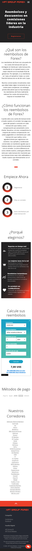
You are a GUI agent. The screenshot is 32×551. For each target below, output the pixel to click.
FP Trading (15, 439)
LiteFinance (15, 462)
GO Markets (15, 453)
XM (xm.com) (15, 493)
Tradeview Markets (15, 486)
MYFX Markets (15, 464)
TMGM (15, 480)
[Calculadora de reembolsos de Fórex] (29, 320)
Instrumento (9, 322)
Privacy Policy (9, 543)
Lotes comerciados (12, 343)
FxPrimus (15, 445)
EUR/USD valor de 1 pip (12, 351)
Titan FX (15, 478)
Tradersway (15, 484)
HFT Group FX (9, 529)
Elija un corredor (20, 200)
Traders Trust (15, 482)
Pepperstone (15, 470)
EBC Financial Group (15, 431)
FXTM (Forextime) (15, 449)
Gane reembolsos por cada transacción (21, 213)
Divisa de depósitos (11, 329)
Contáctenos (9, 519)
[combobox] (21, 339)
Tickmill (15, 476)
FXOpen (15, 443)
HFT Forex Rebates (11, 531)
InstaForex (15, 460)
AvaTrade (15, 424)
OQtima (15, 466)
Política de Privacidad (16, 547)
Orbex (15, 468)
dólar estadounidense (14, 332)
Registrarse (16, 36)
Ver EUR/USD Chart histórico (16, 372)
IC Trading (15, 458)
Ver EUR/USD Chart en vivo (16, 371)
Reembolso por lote (11, 336)
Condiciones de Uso (23, 546)
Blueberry (15, 429)
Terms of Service (19, 543)
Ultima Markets (15, 487)
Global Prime (15, 451)
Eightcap (15, 433)
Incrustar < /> (5, 375)
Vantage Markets (15, 489)
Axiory (15, 427)
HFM (15, 455)
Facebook (8, 521)
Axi (15, 425)
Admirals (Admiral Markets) (15, 422)
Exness (15, 435)
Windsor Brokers (15, 491)
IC (15, 456)
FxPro (15, 447)
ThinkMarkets (15, 474)
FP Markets (15, 437)
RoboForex (15, 472)
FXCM (15, 441)
